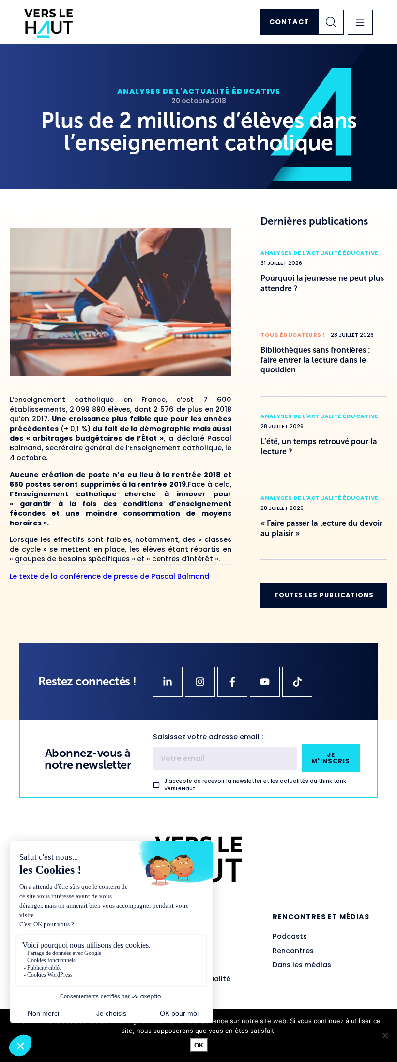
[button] (360, 22)
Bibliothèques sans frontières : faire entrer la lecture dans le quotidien (315, 360)
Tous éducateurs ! (292, 335)
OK (198, 1045)
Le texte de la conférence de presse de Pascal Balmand (109, 576)
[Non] (385, 1035)
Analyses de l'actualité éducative (198, 91)
